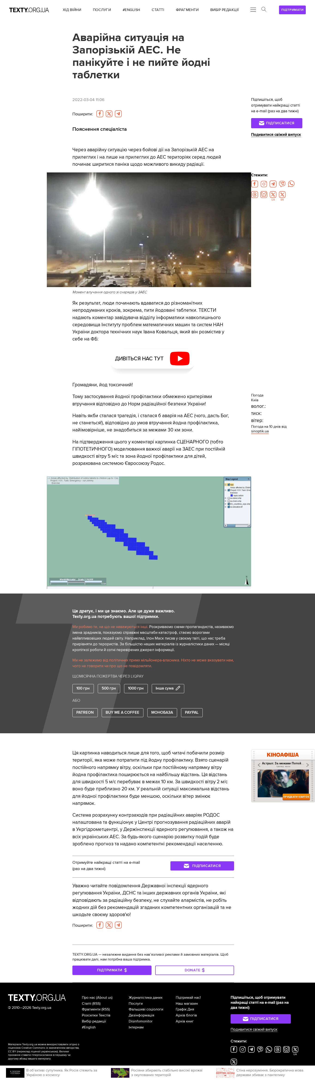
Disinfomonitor (140, 1021)
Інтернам (136, 1027)
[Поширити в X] (109, 113)
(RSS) (96, 1003)
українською (49, 1051)
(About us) (104, 997)
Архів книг (185, 1021)
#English (89, 1027)
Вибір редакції (94, 1021)
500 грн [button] (109, 688)
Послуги (136, 1003)
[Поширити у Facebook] (99, 113)
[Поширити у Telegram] (118, 113)
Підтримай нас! (188, 997)
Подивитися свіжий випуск (276, 134)
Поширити (82, 114)
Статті (86, 1003)
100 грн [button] (83, 688)
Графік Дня (185, 1009)
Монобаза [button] (162, 712)
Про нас (88, 997)
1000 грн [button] (136, 688)
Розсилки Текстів (96, 1015)
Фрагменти (91, 1009)
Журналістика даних (146, 997)
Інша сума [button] (165, 688)
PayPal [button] (192, 712)
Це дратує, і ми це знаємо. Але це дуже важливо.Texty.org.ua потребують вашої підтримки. (123, 614)
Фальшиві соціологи (146, 1009)
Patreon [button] (85, 712)
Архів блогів (186, 1015)
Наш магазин (187, 1003)
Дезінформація (141, 1015)
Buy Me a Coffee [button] (122, 712)
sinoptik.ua (260, 431)
